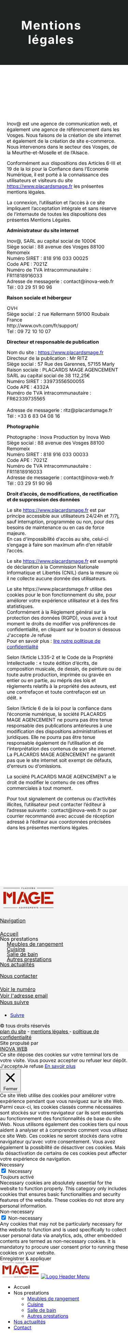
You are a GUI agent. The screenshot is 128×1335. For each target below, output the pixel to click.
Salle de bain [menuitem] (41, 1310)
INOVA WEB (13, 1049)
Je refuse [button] (41, 635)
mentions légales (50, 1031)
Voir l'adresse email (24, 995)
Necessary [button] (12, 1164)
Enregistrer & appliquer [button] (25, 1258)
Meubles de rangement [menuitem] (53, 1298)
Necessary (20, 1171)
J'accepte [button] (18, 635)
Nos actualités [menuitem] (29, 1321)
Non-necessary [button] (17, 1211)
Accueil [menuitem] (22, 1287)
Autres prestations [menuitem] (47, 1316)
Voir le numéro (17, 989)
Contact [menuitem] (22, 1327)
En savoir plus (60, 1066)
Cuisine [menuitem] (35, 1304)
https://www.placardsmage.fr (39, 186)
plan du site (13, 1031)
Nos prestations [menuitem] (31, 1293)
